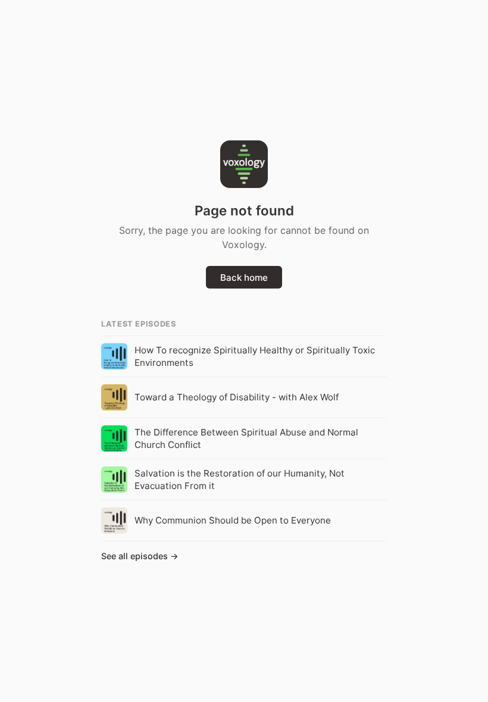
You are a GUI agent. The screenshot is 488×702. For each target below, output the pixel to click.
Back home (244, 277)
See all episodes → (140, 556)
